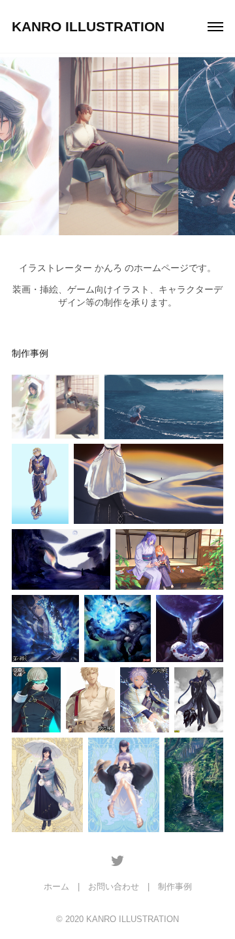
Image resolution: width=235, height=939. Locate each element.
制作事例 (175, 886)
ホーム (56, 886)
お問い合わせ (113, 886)
